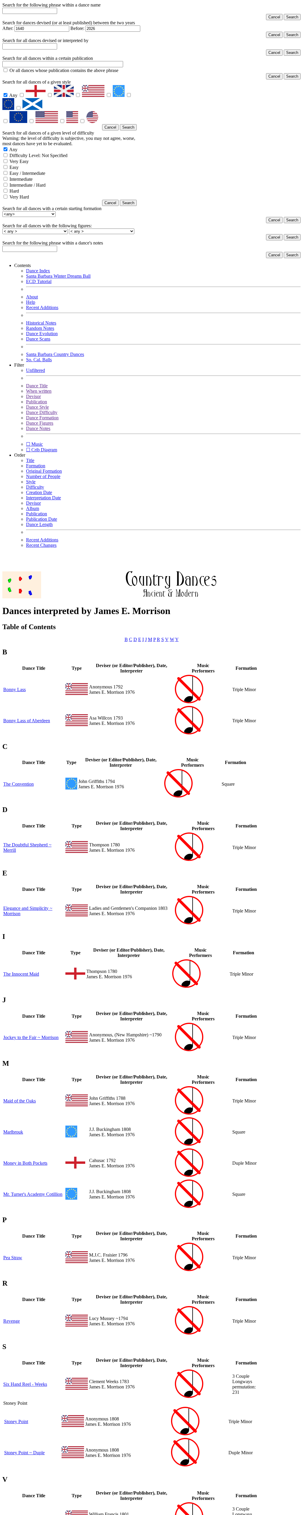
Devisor (33, 396)
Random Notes (40, 328)
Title (30, 460)
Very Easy (19, 161)
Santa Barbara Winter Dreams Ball (58, 276)
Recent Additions (42, 307)
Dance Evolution (42, 333)
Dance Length (39, 524)
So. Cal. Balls (39, 359)
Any (13, 95)
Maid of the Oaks (19, 1100)
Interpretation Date (43, 497)
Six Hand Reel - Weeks (25, 1384)
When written (38, 391)
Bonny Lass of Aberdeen (26, 720)
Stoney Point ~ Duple (24, 1452)
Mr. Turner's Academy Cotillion (32, 1194)
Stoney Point (16, 1421)
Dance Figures (39, 423)
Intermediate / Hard (27, 185)
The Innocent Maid (21, 974)
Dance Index (38, 270)
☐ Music (34, 444)
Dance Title (37, 385)
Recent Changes (41, 545)
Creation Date (39, 492)
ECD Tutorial (38, 281)
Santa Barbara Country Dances (55, 354)
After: (8, 28)
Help (30, 302)
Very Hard (19, 196)
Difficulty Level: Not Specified (38, 155)
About (32, 296)
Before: (78, 28)
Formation (35, 465)
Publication (36, 401)
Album (32, 508)
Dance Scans (38, 338)
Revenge (11, 1321)
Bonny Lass (14, 689)
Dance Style (37, 407)
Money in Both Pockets (25, 1163)
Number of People (43, 476)
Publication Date (41, 519)
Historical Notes (41, 322)
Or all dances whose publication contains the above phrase (63, 70)
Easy (14, 167)
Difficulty (35, 487)
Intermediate (21, 179)
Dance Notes (38, 428)
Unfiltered (35, 370)
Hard (14, 191)
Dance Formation (42, 417)
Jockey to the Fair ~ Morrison (31, 1037)
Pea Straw (12, 1257)
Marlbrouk (13, 1131)
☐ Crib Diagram (41, 449)
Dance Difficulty (41, 412)
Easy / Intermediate (27, 173)
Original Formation (44, 471)
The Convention (18, 784)
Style (31, 481)
